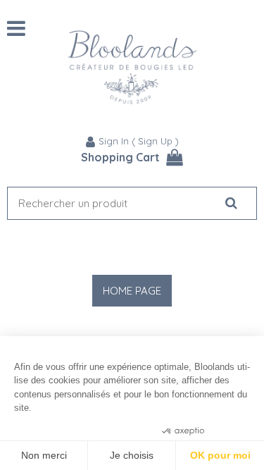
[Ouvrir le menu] (16, 28)
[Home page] (132, 67)
